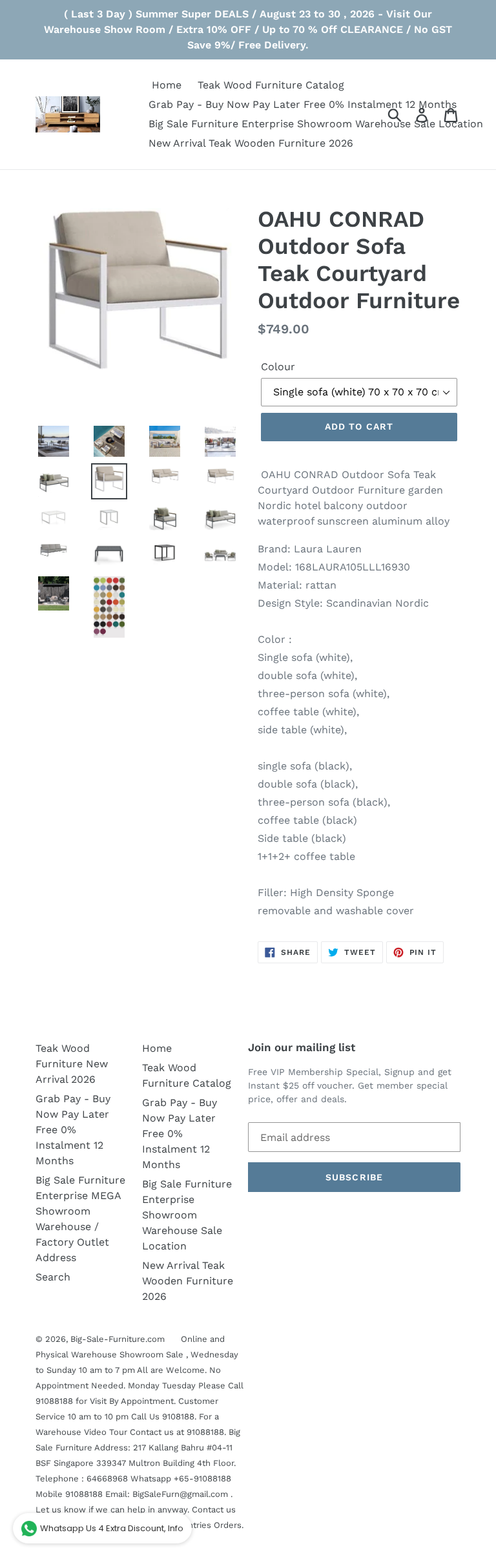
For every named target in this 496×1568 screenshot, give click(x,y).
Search (53, 1277)
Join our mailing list (301, 1047)
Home (157, 1048)
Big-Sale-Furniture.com (117, 1339)
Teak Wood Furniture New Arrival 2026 (72, 1063)
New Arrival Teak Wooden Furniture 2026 (187, 1280)
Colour (278, 367)
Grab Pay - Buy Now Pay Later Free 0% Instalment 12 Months (73, 1129)
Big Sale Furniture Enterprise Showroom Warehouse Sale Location (187, 1215)
